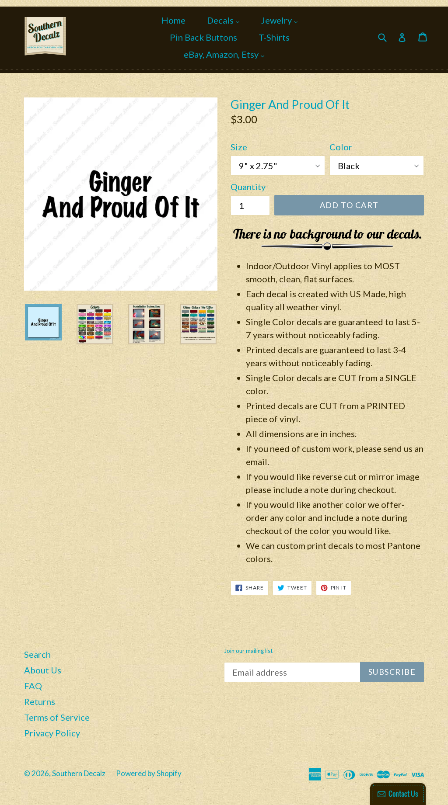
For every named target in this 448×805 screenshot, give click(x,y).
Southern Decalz (78, 773)
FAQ (33, 685)
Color (340, 147)
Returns (39, 701)
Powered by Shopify (149, 773)
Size (239, 147)
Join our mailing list (248, 651)
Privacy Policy (52, 733)
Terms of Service (57, 717)
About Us (42, 670)
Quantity (248, 186)
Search (37, 654)
